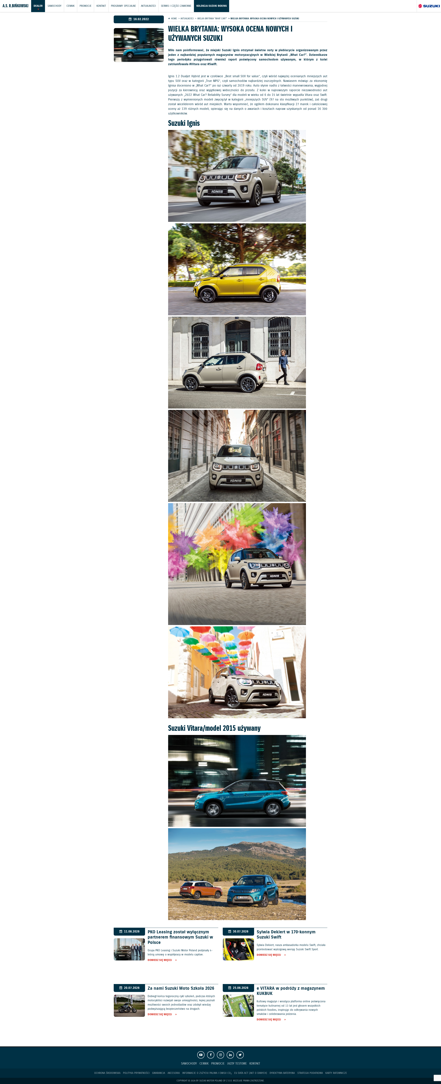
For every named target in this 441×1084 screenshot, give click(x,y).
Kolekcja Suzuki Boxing (211, 6)
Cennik (70, 6)
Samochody (54, 6)
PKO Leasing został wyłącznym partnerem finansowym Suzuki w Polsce (180, 937)
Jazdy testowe (237, 1064)
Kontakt (101, 6)
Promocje (85, 6)
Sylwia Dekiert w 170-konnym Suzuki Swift (286, 934)
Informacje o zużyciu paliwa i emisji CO (207, 1073)
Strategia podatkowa (310, 1073)
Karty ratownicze (336, 1073)
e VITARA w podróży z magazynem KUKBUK (291, 991)
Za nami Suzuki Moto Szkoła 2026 (181, 988)
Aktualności (148, 6)
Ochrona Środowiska (107, 1073)
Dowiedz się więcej (160, 960)
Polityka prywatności (136, 1073)
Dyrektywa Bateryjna (282, 1073)
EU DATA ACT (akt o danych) (250, 1073)
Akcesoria (174, 1073)
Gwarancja (158, 1073)
